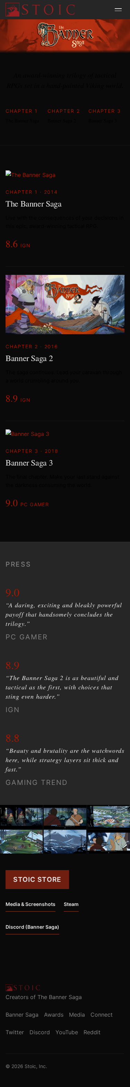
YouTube (66, 1032)
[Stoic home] (40, 10)
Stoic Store (37, 879)
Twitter (15, 1032)
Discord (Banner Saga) (32, 927)
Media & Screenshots (30, 904)
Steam (71, 904)
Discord (39, 1032)
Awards (53, 1014)
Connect (101, 1014)
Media (77, 1014)
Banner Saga (22, 1014)
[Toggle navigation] (118, 10)
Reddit (92, 1032)
